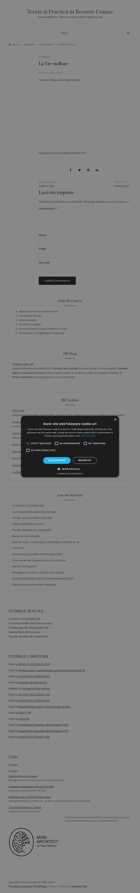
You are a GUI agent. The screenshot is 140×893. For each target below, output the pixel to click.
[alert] (70, 446)
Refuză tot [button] (85, 460)
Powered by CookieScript (70, 473)
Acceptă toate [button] (56, 460)
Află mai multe (88, 435)
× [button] (115, 419)
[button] (70, 469)
